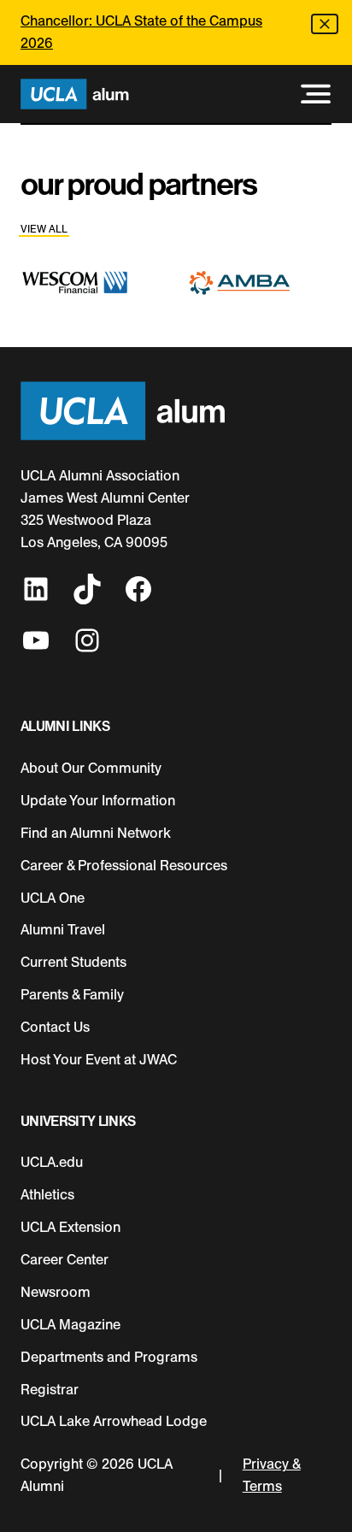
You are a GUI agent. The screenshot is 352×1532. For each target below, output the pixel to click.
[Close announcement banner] (324, 24)
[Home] (75, 94)
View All (44, 228)
